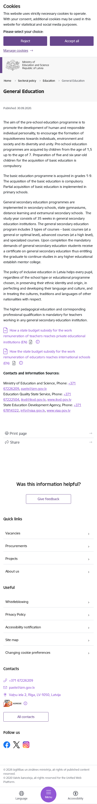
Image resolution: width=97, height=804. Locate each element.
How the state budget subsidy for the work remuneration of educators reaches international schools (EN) (46, 357)
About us (12, 571)
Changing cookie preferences (27, 652)
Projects (11, 558)
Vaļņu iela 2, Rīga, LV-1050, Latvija (35, 695)
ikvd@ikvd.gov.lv (33, 399)
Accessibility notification (23, 627)
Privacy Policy (15, 614)
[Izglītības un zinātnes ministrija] (50, 70)
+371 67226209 (21, 680)
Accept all (72, 41)
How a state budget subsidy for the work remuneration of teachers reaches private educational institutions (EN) (44, 336)
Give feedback (48, 499)
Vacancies (12, 533)
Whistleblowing (16, 602)
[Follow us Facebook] (6, 744)
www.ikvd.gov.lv (59, 399)
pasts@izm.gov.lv (34, 388)
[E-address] (12, 703)
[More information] (37, 342)
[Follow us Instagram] (26, 744)
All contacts (26, 717)
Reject (25, 41)
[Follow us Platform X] (16, 744)
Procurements (16, 546)
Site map (11, 640)
